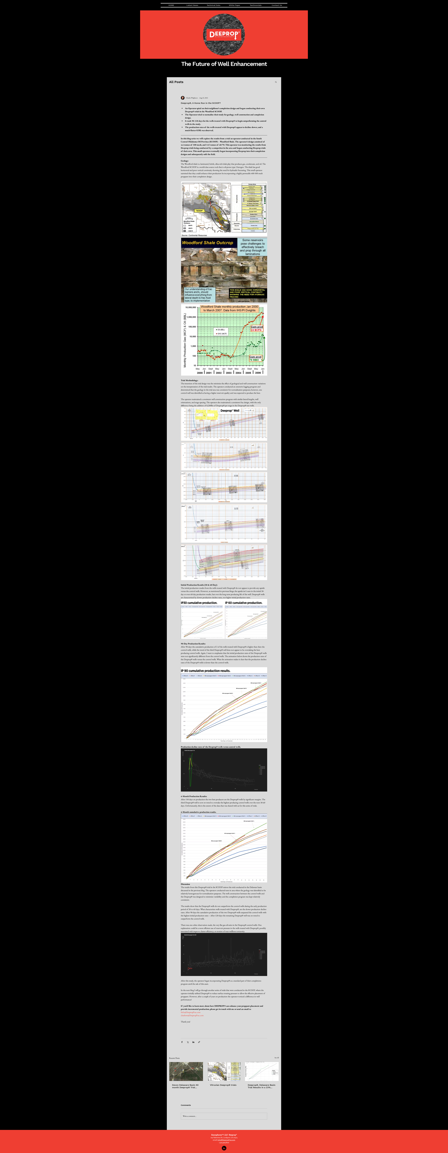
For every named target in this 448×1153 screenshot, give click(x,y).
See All (277, 1058)
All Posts (176, 82)
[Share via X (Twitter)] (188, 1042)
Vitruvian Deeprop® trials (223, 1085)
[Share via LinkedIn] (193, 1042)
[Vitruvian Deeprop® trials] (224, 1071)
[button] (276, 82)
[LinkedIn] (224, 1148)
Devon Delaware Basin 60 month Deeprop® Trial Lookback (185, 1086)
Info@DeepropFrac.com (226, 1140)
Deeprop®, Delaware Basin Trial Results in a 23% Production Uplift (261, 1086)
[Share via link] (199, 1042)
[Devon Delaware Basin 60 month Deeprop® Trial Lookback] (186, 1071)
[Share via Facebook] (182, 1042)
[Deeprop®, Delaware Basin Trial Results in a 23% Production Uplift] (262, 1071)
